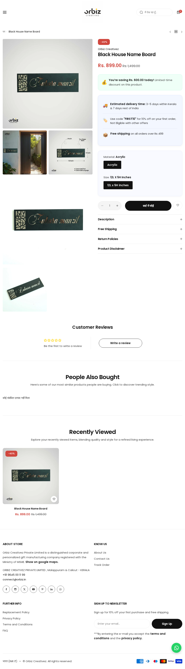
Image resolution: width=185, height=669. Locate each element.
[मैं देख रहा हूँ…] (141, 12)
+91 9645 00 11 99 (14, 575)
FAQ (5, 630)
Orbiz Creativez (108, 49)
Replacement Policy (16, 612)
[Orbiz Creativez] (92, 12)
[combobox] (154, 12)
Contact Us (101, 559)
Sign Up (167, 624)
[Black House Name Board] (31, 476)
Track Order (101, 565)
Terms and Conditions (18, 624)
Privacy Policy (11, 618)
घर (4, 31)
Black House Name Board (30, 508)
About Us (100, 552)
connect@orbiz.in (14, 579)
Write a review (120, 343)
